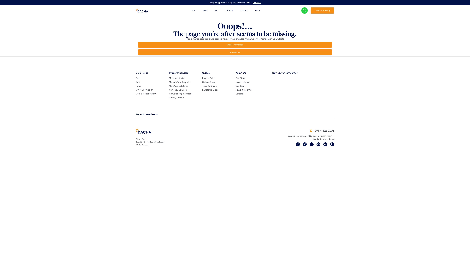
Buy (193, 10)
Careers (239, 93)
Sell (216, 10)
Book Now (257, 3)
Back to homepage (235, 45)
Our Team (240, 86)
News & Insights (243, 89)
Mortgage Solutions (178, 86)
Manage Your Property (179, 82)
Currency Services (178, 89)
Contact (244, 10)
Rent (205, 10)
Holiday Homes (176, 97)
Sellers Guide (208, 82)
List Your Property (322, 10)
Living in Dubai (242, 82)
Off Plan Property (144, 89)
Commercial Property (146, 93)
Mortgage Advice (177, 78)
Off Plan (229, 10)
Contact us (235, 52)
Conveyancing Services (180, 93)
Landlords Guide (210, 89)
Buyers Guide (208, 78)
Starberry (145, 145)
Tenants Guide (209, 86)
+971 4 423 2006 (323, 130)
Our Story (240, 78)
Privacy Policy (141, 139)
